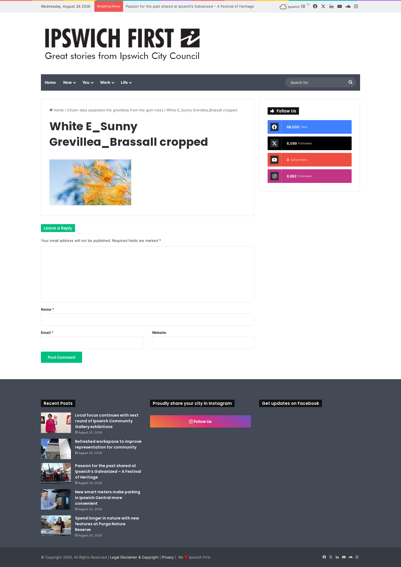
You (85, 82)
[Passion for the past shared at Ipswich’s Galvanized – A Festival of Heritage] (56, 473)
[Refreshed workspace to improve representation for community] (56, 449)
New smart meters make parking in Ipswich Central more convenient (107, 497)
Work (105, 82)
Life (124, 82)
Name (47, 309)
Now (67, 82)
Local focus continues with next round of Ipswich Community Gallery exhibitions (107, 420)
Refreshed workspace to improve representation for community (108, 444)
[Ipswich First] (124, 43)
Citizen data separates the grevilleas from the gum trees (115, 110)
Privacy (168, 557)
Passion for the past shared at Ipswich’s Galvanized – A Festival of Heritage (190, 6)
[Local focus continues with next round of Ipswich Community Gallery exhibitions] (56, 422)
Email (47, 332)
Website (159, 332)
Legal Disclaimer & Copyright (134, 557)
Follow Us (202, 421)
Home (50, 82)
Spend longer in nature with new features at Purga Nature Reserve (107, 523)
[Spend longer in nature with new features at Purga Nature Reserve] (56, 525)
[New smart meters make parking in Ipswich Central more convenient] (56, 499)
